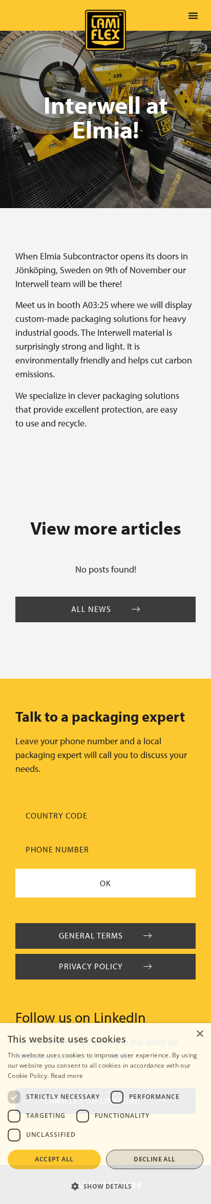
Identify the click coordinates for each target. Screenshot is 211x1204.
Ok (105, 883)
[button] (193, 15)
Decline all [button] (154, 1159)
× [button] (199, 1034)
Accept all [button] (54, 1159)
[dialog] (105, 1113)
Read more (67, 1075)
